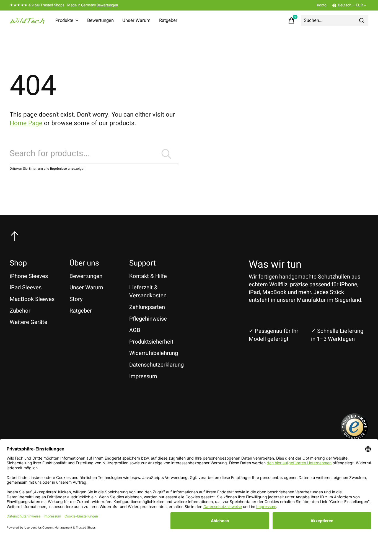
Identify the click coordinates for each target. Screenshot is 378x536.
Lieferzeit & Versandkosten (148, 292)
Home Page (26, 123)
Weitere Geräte (28, 322)
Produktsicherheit (151, 342)
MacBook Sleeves (32, 299)
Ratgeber (168, 20)
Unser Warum (136, 20)
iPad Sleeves (26, 288)
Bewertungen (107, 5)
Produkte (64, 20)
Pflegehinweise (148, 319)
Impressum (143, 376)
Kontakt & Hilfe (148, 276)
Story (76, 299)
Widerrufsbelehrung (153, 353)
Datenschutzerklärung (156, 365)
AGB (134, 330)
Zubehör (20, 311)
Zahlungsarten (147, 307)
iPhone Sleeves (29, 276)
